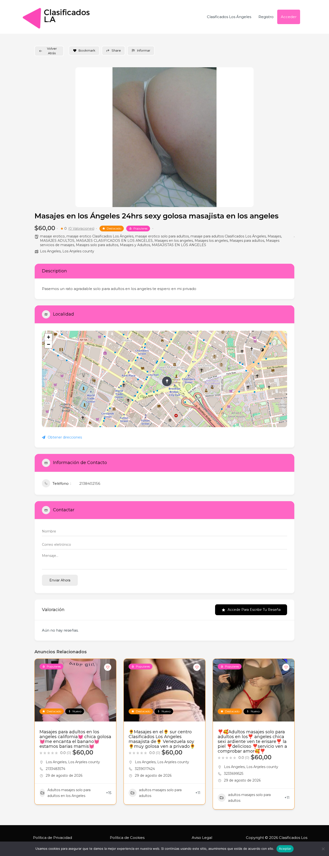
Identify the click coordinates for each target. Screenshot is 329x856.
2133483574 (55, 769)
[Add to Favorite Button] (107, 667)
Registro (266, 16)
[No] (323, 848)
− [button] (48, 344)
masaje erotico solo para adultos (162, 236)
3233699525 (233, 773)
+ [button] (48, 337)
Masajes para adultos (247, 240)
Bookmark (87, 50)
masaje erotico (52, 236)
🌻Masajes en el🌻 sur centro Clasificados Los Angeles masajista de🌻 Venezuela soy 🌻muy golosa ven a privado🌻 (162, 739)
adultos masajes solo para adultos (160, 793)
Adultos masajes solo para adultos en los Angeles (69, 793)
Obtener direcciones (65, 437)
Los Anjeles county (78, 251)
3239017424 (145, 769)
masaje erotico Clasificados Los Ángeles (99, 236)
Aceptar (285, 848)
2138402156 (89, 483)
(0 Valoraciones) (81, 228)
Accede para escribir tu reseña (254, 609)
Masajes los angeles (211, 240)
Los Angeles (50, 251)
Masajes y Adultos (135, 245)
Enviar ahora (59, 580)
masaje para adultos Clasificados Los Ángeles (228, 236)
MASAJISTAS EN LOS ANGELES (179, 245)
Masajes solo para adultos (97, 245)
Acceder (288, 16)
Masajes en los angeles (173, 240)
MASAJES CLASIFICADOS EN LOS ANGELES (114, 240)
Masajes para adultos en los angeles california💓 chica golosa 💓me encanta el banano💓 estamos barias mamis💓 (75, 739)
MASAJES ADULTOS (57, 240)
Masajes (274, 236)
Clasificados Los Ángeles (229, 16)
